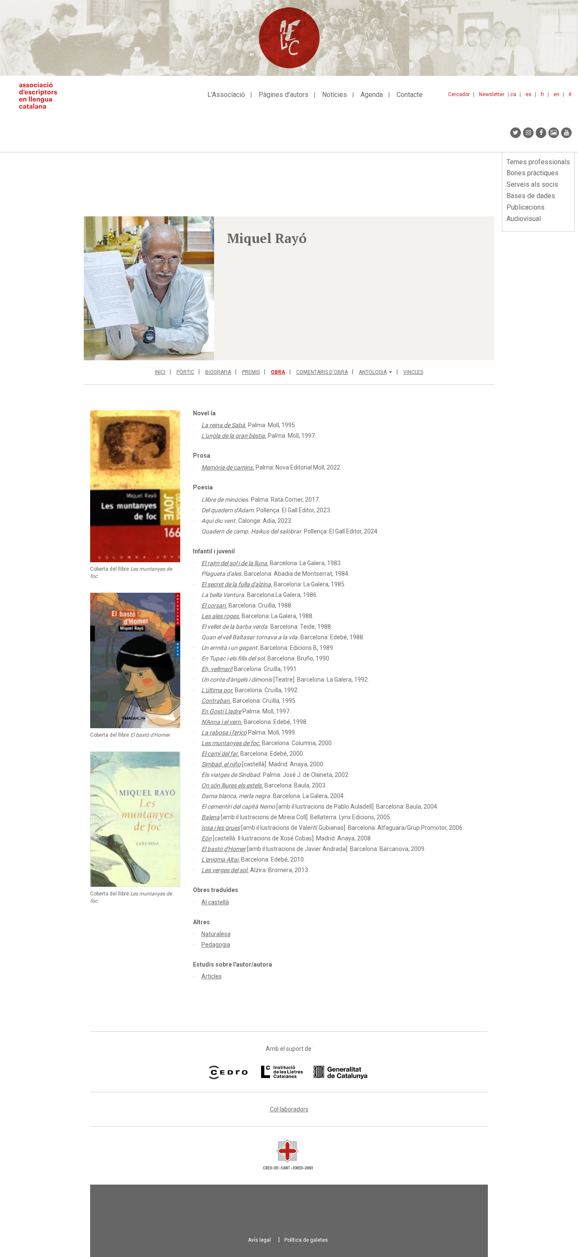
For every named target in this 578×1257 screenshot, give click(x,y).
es (528, 94)
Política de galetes (306, 1240)
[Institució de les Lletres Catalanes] (314, 1072)
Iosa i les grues (220, 827)
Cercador (459, 94)
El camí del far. (220, 753)
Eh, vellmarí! (217, 669)
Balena (210, 817)
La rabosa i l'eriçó (224, 732)
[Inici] (41, 95)
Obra (278, 372)
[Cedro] (228, 1072)
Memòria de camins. (227, 467)
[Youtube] (566, 132)
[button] (149, 288)
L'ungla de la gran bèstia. (234, 435)
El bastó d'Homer (223, 848)
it (570, 94)
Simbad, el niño (221, 764)
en (556, 94)
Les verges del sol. (225, 870)
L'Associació (226, 95)
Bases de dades (530, 196)
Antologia (373, 372)
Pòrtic (185, 372)
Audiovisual (523, 219)
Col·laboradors (289, 1109)
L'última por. (217, 690)
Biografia (218, 372)
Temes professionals (538, 162)
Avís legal (259, 1240)
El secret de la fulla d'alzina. (236, 584)
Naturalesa (216, 934)
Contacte (409, 95)
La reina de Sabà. (224, 425)
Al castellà (215, 902)
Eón (206, 838)
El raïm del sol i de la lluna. (235, 563)
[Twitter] (515, 132)
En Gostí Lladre (221, 711)
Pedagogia (215, 944)
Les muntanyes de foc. (231, 743)
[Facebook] (541, 132)
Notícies (334, 95)
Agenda (372, 95)
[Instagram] (528, 132)
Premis (251, 372)
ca (513, 94)
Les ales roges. (220, 616)
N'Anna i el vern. (221, 721)
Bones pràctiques (532, 173)
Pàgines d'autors (283, 95)
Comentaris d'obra (322, 372)
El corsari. (214, 605)
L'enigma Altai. (220, 859)
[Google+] (553, 132)
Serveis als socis (532, 184)
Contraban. (216, 700)
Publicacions (525, 207)
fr (542, 94)
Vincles (413, 372)
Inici (160, 372)
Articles (211, 976)
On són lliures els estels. (232, 785)
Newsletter (491, 94)
